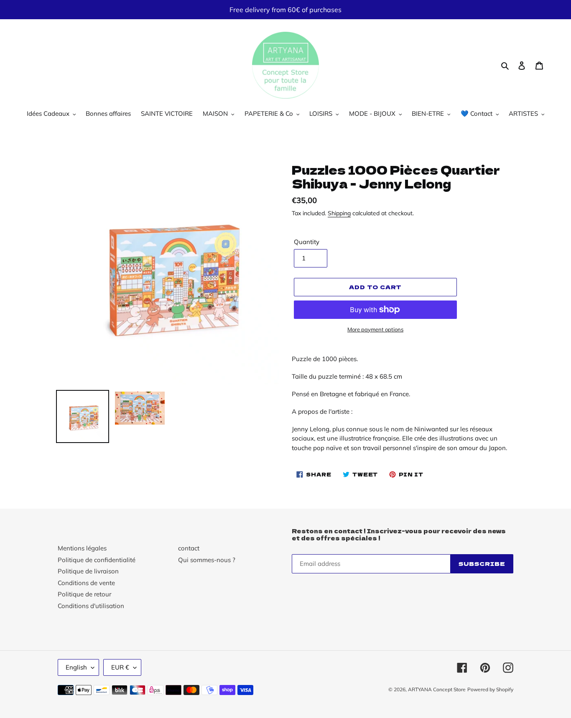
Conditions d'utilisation (91, 606)
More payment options (375, 329)
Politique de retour (84, 594)
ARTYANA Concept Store (437, 689)
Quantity (306, 242)
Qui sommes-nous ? (206, 560)
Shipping (339, 212)
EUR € (120, 667)
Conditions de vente (86, 583)
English (76, 667)
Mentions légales (82, 548)
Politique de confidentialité (96, 560)
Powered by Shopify (490, 689)
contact (188, 548)
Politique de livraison (88, 571)
